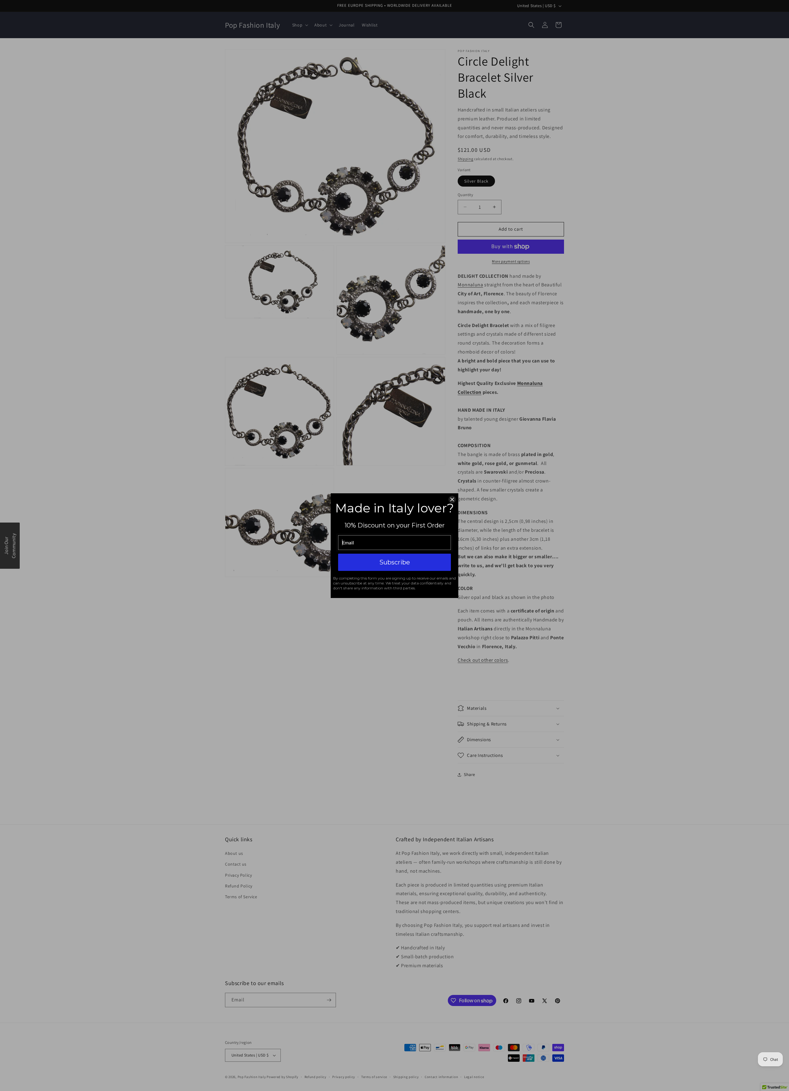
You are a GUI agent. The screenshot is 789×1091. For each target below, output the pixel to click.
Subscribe (394, 562)
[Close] (452, 499)
